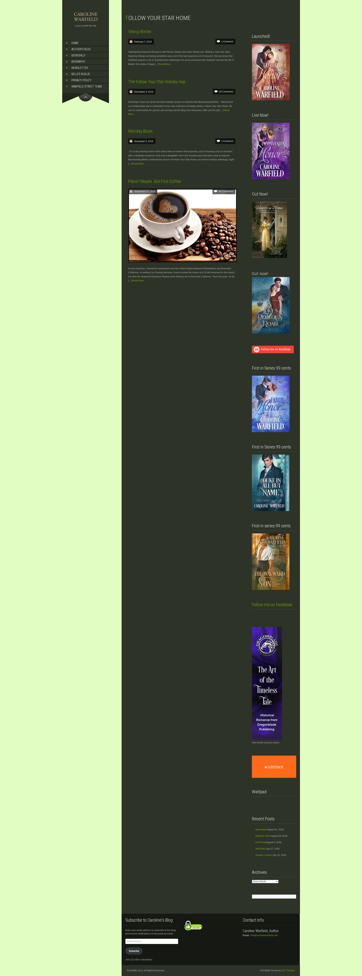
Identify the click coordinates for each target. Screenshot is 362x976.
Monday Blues (140, 131)
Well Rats (260, 848)
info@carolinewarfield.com (264, 935)
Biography (78, 61)
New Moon (261, 829)
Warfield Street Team (86, 86)
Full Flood (260, 842)
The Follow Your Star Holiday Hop (156, 81)
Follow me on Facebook (272, 604)
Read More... (165, 64)
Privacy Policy (81, 80)
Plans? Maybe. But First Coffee (154, 181)
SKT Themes (288, 970)
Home (74, 43)
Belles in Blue (80, 74)
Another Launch (263, 855)
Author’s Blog (80, 49)
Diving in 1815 (262, 836)
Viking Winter (139, 31)
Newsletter (79, 68)
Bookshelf (78, 55)
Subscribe (134, 951)
